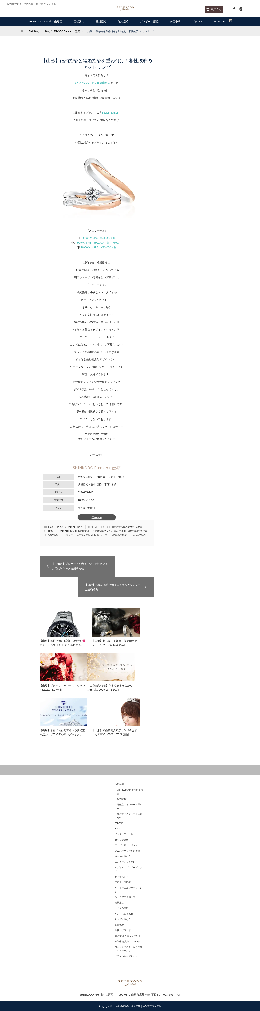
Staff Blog (34, 31)
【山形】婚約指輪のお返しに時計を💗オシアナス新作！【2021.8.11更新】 (62, 643)
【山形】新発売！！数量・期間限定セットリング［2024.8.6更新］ (114, 643)
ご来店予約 (96, 454)
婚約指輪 (123, 21)
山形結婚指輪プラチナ (101, 531)
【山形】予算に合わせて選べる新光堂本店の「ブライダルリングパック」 (62, 732)
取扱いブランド (123, 930)
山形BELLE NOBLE (100, 527)
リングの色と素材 (124, 913)
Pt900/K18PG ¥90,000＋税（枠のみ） (98, 242)
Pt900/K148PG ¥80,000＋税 (98, 247)
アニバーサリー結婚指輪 (127, 850)
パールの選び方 (123, 856)
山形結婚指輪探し (120, 535)
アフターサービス (124, 834)
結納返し (119, 902)
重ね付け (118, 531)
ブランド (197, 21)
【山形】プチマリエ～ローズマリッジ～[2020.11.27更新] (62, 687)
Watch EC (221, 21)
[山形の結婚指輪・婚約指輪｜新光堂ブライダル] (125, 9)
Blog (50, 527)
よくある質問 (121, 908)
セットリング (66, 535)
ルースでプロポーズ (125, 897)
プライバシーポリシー (126, 956)
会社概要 (119, 924)
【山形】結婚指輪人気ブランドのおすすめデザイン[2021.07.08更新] (114, 732)
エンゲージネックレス (126, 861)
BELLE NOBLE (110, 112)
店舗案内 (79, 21)
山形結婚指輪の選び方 (123, 527)
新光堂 (139, 527)
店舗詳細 (96, 517)
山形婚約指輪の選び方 (135, 531)
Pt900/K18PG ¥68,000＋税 (98, 238)
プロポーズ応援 (149, 21)
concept (119, 823)
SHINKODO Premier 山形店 (45, 21)
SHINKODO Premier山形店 (92, 82)
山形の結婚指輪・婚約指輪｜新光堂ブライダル (137, 1006)
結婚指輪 (101, 21)
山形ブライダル (82, 535)
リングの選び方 (123, 919)
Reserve (119, 828)
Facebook (234, 8)
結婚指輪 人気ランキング (127, 941)
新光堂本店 (122, 799)
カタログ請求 (121, 839)
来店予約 (216, 9)
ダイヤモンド (121, 876)
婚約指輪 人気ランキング (127, 935)
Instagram (240, 8)
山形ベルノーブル (100, 535)
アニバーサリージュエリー (128, 845)
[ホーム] (22, 27)
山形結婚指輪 (82, 531)
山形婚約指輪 (51, 535)
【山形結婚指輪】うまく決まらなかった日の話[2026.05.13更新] (109, 687)
